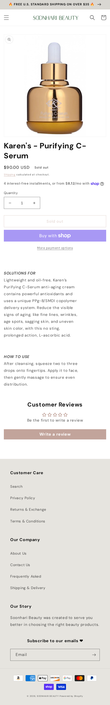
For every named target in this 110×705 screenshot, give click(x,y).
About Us (18, 553)
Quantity (11, 193)
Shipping (10, 174)
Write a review (55, 434)
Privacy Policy (22, 498)
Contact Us (20, 565)
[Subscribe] (94, 655)
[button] (6, 17)
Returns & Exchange (28, 509)
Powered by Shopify (71, 696)
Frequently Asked (25, 576)
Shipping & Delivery (27, 587)
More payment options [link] (55, 248)
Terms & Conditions (27, 521)
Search (16, 486)
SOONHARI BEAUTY (48, 696)
